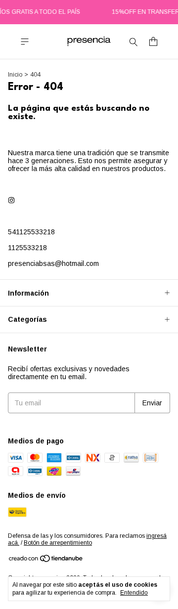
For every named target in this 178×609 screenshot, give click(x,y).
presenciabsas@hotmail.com (53, 263)
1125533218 (27, 248)
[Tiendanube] (46, 560)
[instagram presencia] (11, 200)
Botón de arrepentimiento (58, 542)
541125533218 (31, 232)
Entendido (134, 592)
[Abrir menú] (25, 42)
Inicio (15, 74)
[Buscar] (133, 41)
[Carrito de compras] (153, 42)
